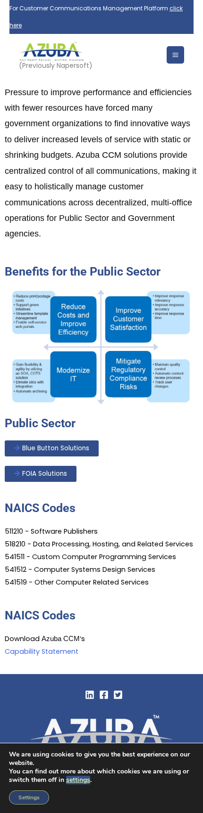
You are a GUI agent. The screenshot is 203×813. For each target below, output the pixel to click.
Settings (29, 797)
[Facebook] (104, 694)
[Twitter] (118, 694)
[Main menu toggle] (175, 55)
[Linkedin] (89, 694)
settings (78, 780)
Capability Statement (41, 651)
